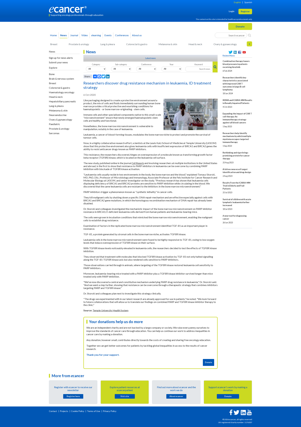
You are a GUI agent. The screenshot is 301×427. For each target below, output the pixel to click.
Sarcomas (54, 133)
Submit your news (58, 62)
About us (137, 35)
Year (171, 64)
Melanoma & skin (167, 44)
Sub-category (121, 64)
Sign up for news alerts (61, 57)
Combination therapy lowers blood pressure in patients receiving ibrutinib (236, 64)
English (237, 2)
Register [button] (245, 11)
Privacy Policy (109, 411)
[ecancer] (68, 9)
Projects (64, 411)
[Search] (249, 35)
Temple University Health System (110, 310)
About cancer (176, 396)
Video (84, 35)
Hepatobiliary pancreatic (62, 101)
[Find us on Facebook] (240, 52)
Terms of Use (93, 411)
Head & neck (195, 44)
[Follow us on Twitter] (230, 52)
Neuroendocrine (57, 114)
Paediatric (54, 124)
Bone (52, 74)
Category (96, 64)
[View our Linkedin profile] (235, 52)
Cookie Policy (77, 411)
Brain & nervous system (61, 78)
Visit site (124, 396)
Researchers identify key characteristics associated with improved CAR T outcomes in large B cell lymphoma (235, 83)
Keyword (199, 64)
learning (96, 35)
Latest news (150, 58)
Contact (53, 411)
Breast (53, 44)
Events (108, 35)
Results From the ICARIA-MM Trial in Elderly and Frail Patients (236, 185)
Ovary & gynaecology (225, 44)
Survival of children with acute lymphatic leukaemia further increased (237, 202)
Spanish (248, 2)
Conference (146, 64)
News (63, 35)
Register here (73, 396)
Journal (74, 35)
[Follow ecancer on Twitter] (236, 412)
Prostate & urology (79, 44)
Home (53, 35)
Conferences (122, 35)
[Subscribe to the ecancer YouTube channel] (249, 412)
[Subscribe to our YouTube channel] (244, 52)
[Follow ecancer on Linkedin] (243, 412)
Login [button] (231, 11)
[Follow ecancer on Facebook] (231, 412)
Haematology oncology (61, 92)
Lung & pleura (107, 44)
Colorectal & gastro (136, 44)
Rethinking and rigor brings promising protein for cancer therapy (236, 155)
